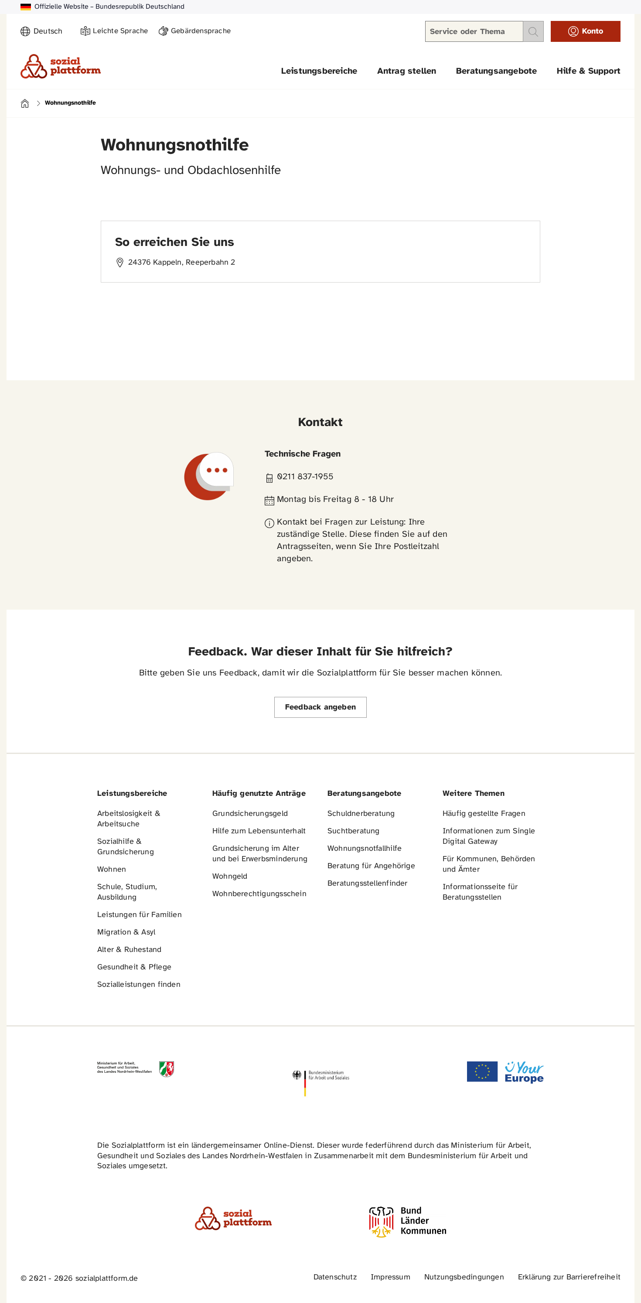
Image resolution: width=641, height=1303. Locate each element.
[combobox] (52, 31)
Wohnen (111, 870)
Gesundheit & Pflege (134, 967)
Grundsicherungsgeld (250, 814)
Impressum (390, 1277)
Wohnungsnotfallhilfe (364, 849)
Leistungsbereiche (319, 71)
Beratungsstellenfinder (367, 884)
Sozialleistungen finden (139, 985)
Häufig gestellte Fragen (484, 814)
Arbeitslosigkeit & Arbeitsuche (128, 819)
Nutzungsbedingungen (464, 1277)
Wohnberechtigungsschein (259, 894)
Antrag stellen (406, 71)
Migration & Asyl (126, 932)
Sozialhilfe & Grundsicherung (125, 847)
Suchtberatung (353, 831)
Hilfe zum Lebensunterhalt (259, 831)
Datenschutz (335, 1277)
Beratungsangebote (496, 71)
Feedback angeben (320, 707)
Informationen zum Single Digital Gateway (489, 836)
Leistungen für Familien (139, 915)
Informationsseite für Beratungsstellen (480, 892)
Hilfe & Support (589, 71)
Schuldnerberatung (361, 814)
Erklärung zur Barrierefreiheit (569, 1277)
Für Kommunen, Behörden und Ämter (489, 864)
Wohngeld (230, 877)
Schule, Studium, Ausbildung (127, 892)
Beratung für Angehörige (371, 866)
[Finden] (533, 31)
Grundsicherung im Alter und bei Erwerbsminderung (259, 854)
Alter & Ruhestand (129, 950)
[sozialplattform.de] (60, 66)
